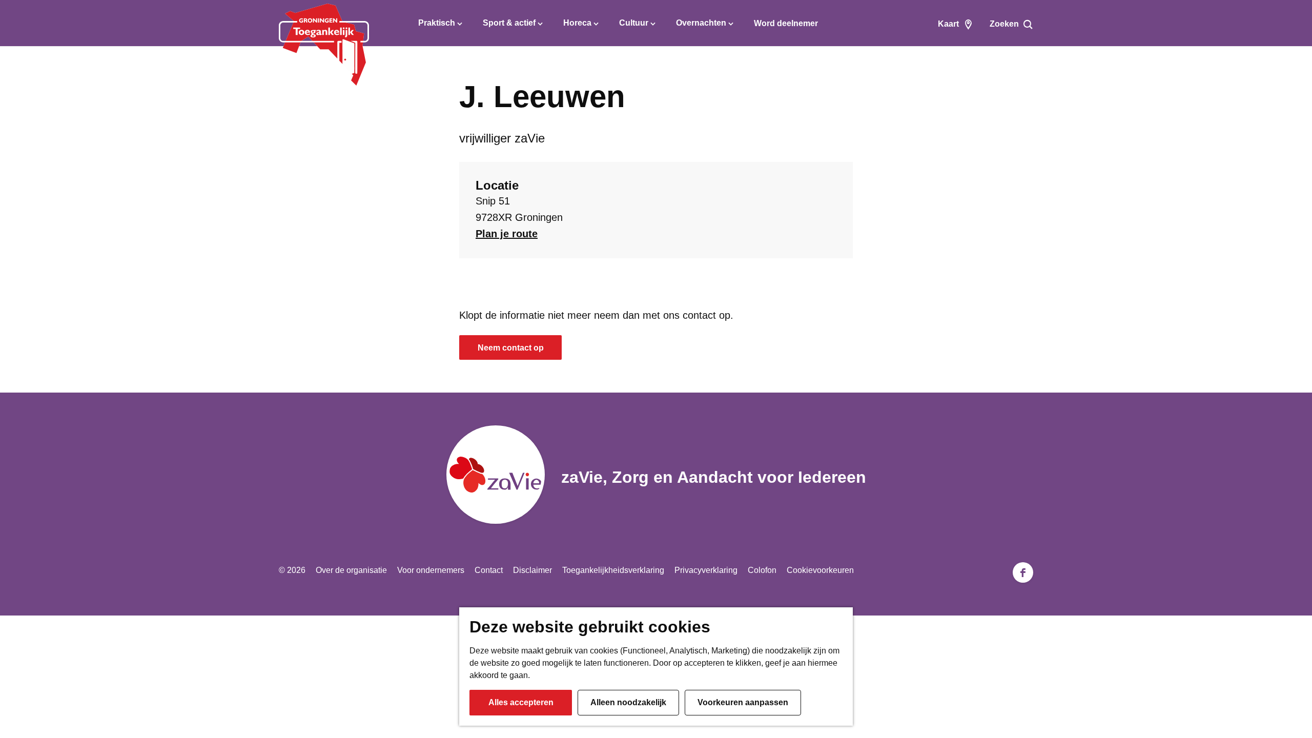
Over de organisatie (351, 570)
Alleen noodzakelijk (628, 702)
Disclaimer (532, 570)
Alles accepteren (521, 702)
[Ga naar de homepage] (324, 45)
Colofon (762, 570)
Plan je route (507, 233)
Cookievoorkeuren (820, 570)
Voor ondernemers (430, 570)
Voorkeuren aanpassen (743, 702)
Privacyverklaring (705, 570)
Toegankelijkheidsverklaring (613, 570)
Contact (489, 570)
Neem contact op (511, 347)
